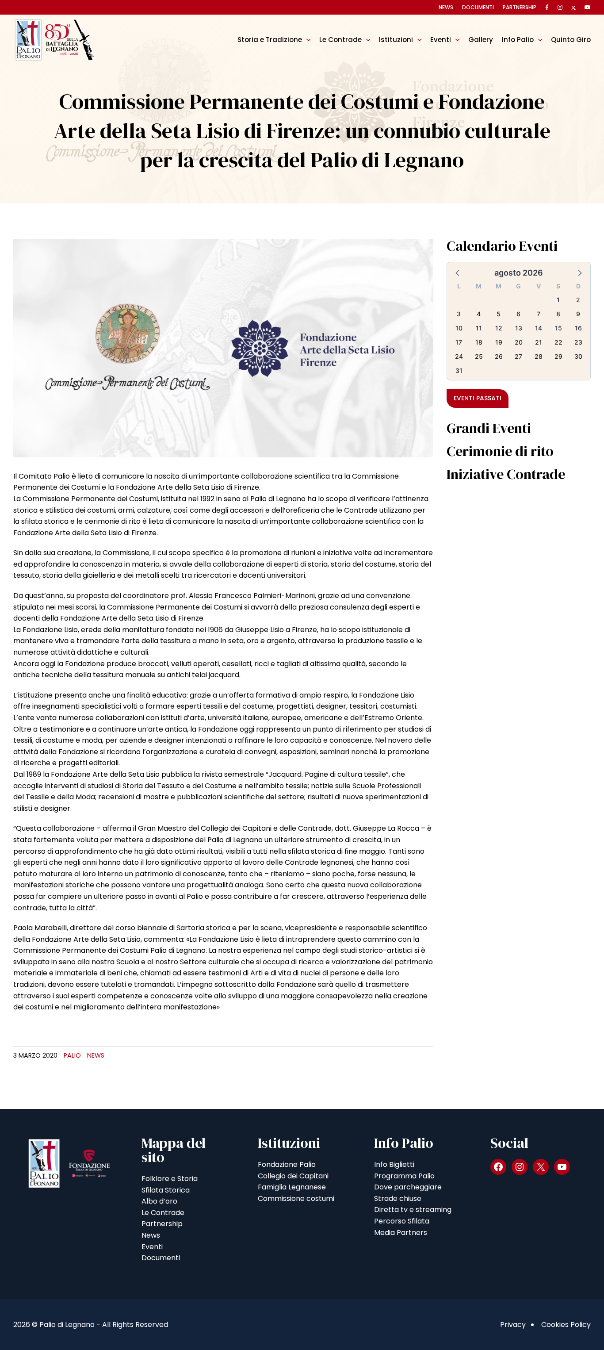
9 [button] (578, 314)
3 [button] (459, 314)
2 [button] (578, 299)
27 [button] (518, 356)
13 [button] (518, 328)
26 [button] (499, 356)
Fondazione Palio (287, 1164)
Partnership (519, 7)
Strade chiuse (397, 1198)
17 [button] (458, 342)
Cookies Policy (566, 1324)
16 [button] (578, 328)
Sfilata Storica (165, 1190)
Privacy (513, 1324)
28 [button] (539, 356)
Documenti (478, 7)
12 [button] (498, 328)
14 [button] (538, 328)
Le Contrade (340, 39)
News (446, 7)
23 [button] (578, 342)
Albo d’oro (159, 1201)
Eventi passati (477, 398)
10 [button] (459, 328)
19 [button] (498, 342)
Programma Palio (404, 1176)
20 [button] (519, 342)
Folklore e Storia (169, 1179)
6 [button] (518, 314)
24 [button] (459, 356)
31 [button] (459, 370)
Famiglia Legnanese (292, 1187)
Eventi (440, 39)
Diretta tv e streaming (412, 1209)
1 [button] (558, 299)
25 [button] (479, 356)
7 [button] (538, 314)
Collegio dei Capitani (293, 1176)
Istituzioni (396, 39)
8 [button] (558, 314)
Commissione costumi (296, 1198)
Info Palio (518, 39)
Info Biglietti (394, 1164)
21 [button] (538, 342)
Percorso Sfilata (401, 1221)
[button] (458, 272)
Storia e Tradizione (269, 39)
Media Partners (400, 1232)
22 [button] (558, 342)
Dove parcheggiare (408, 1187)
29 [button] (558, 356)
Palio (72, 1055)
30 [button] (578, 356)
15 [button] (558, 328)
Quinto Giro (571, 39)
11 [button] (479, 328)
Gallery (480, 39)
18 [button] (478, 342)
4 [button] (479, 314)
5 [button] (499, 314)
